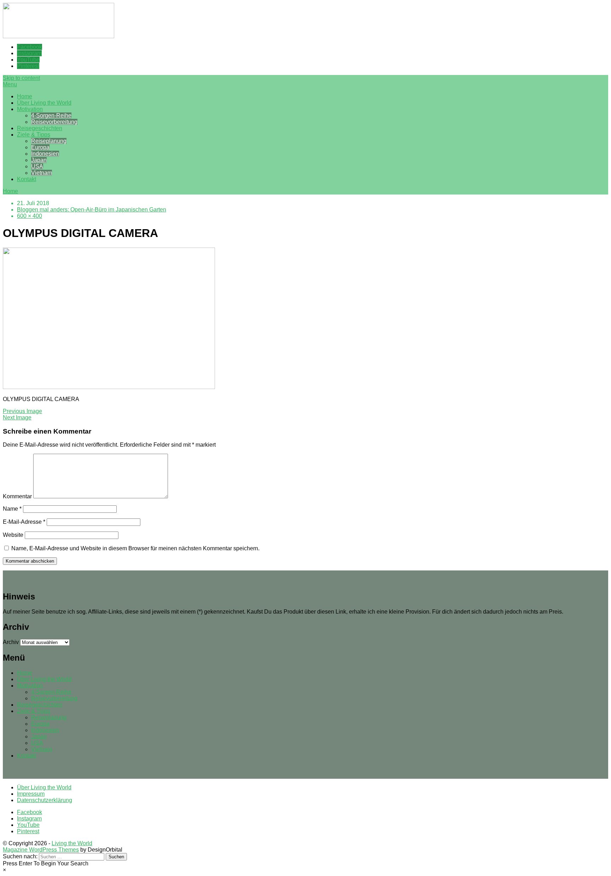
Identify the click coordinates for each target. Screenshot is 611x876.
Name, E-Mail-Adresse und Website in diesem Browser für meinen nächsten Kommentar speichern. (135, 548)
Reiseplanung (48, 141)
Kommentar (17, 496)
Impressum (31, 794)
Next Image (17, 417)
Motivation (30, 109)
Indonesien (45, 154)
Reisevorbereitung (54, 122)
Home (24, 96)
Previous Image (22, 411)
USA (37, 166)
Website (13, 535)
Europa (40, 147)
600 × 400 (29, 216)
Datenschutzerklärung (44, 800)
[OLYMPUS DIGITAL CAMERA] (109, 387)
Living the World (72, 843)
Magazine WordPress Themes (41, 850)
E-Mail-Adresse (24, 522)
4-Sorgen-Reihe (51, 115)
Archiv (11, 642)
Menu (10, 84)
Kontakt (26, 179)
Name (12, 509)
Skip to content (21, 78)
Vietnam (41, 173)
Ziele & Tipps (33, 135)
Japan (39, 160)
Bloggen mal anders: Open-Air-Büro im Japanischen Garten (91, 210)
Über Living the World (44, 103)
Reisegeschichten (39, 128)
